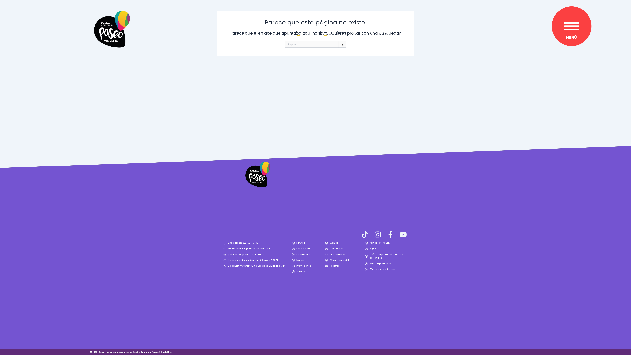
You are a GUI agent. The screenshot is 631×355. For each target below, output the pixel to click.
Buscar (353, 31)
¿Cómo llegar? (325, 32)
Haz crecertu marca (299, 32)
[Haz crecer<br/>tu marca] (299, 26)
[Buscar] (353, 27)
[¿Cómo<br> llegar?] (326, 26)
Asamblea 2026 (379, 31)
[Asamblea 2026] (379, 27)
